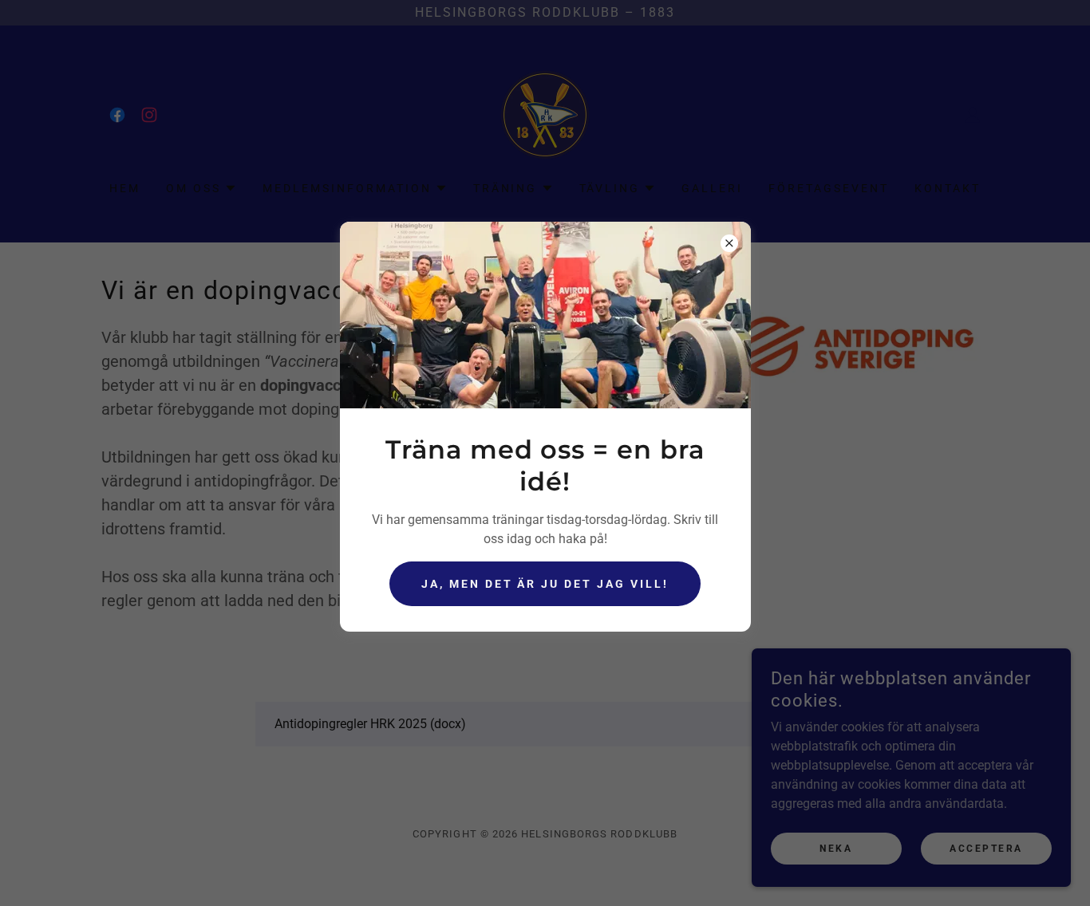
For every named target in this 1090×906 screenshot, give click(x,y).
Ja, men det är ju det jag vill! (545, 583)
